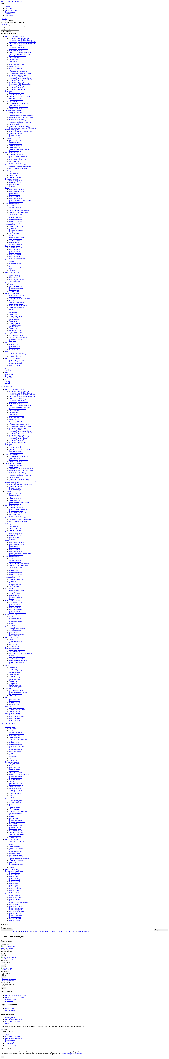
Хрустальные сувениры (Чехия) (19, 126)
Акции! (7, 383)
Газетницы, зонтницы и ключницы (20, 298)
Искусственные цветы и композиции (21, 131)
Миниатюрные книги (16, 154)
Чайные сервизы (14, 172)
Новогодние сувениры (16, 64)
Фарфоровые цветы (15, 790)
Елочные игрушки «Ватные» (18, 49)
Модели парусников (15, 214)
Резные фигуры (14, 66)
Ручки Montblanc (14, 318)
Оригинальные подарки (13, 110)
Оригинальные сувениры (17, 850)
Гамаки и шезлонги (15, 286)
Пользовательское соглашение (15, 997)
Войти (3, 1)
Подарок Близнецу (15, 873)
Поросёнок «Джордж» (8, 959)
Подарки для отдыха (11, 283)
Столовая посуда (14, 786)
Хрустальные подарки (16, 864)
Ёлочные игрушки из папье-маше (20, 52)
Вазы (10, 843)
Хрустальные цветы (15, 133)
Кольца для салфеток (15, 239)
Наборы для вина (14, 249)
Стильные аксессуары (16, 785)
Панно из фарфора (15, 151)
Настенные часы (14, 346)
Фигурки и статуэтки (16, 223)
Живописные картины (16, 734)
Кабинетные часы (15, 209)
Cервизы (8, 170)
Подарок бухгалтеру (15, 897)
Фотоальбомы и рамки (16, 834)
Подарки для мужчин (9, 373)
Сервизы (11, 781)
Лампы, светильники (16, 848)
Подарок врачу (13, 901)
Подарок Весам (14, 874)
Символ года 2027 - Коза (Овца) (19, 38)
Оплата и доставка (11, 10)
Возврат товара (10, 1008)
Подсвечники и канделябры (18, 305)
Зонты (11, 765)
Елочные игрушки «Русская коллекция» (22, 43)
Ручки (7, 311)
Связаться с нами (10, 999)
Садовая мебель (14, 291)
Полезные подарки (15, 829)
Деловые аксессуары (15, 732)
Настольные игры (11, 260)
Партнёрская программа (13, 1021)
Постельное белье (14, 184)
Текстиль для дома (15, 788)
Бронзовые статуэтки (16, 100)
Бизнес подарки (7, 380)
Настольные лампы (15, 218)
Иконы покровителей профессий (20, 200)
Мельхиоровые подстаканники (19, 103)
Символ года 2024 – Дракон (18, 86)
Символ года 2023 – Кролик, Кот (20, 84)
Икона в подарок (14, 735)
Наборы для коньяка (15, 254)
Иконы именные (14, 195)
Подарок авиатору (15, 895)
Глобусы (11, 205)
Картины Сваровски (15, 70)
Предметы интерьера (12, 293)
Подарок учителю (15, 917)
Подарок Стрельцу (15, 890)
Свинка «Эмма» (6, 970)
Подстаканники (14, 242)
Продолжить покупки (161, 930)
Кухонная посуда (10, 235)
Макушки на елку (14, 59)
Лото (10, 265)
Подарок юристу (14, 920)
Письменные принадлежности (19, 774)
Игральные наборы (15, 263)
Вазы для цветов (14, 764)
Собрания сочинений (16, 163)
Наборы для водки (15, 253)
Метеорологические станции (18, 212)
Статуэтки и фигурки (16, 783)
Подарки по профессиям (13, 894)
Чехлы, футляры (14, 233)
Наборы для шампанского (17, 258)
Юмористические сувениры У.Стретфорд (22, 128)
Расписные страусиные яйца (18, 121)
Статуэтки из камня (15, 98)
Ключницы (12, 228)
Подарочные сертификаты (13, 1019)
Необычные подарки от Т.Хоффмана (21, 117)
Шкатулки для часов (15, 356)
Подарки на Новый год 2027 (14, 36)
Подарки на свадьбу (8, 376)
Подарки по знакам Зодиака (14, 871)
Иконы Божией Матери (16, 191)
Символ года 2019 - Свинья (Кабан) (20, 77)
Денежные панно (14, 142)
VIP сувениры (13, 728)
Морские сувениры (15, 216)
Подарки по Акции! (11, 869)
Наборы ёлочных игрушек (17, 56)
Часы (6, 342)
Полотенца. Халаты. (15, 182)
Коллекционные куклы (16, 63)
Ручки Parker (13, 321)
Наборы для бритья (15, 277)
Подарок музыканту (15, 906)
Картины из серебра (15, 145)
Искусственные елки (16, 68)
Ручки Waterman (14, 328)
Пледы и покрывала (15, 181)
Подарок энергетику (15, 918)
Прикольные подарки (16, 830)
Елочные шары (14, 57)
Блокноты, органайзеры (17, 226)
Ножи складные (14, 290)
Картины (8, 138)
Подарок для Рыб (14, 880)
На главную (5, 943)
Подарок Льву (13, 883)
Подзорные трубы (15, 751)
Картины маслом (14, 147)
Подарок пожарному (15, 910)
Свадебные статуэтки (16, 855)
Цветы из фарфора (15, 137)
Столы (11, 309)
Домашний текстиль (11, 179)
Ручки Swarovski (14, 323)
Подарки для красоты (12, 272)
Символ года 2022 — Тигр (17, 82)
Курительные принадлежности (19, 210)
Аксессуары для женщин (17, 274)
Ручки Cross (13, 314)
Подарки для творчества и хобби (16, 165)
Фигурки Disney (14, 124)
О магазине (8, 8)
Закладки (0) (9, 15)
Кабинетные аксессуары (13, 203)
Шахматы (12, 270)
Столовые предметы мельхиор (19, 107)
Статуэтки (8, 91)
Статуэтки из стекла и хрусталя (19, 96)
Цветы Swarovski (14, 135)
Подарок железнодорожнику (18, 903)
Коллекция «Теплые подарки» (19, 72)
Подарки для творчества (17, 822)
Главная (7, 7)
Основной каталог (7, 386)
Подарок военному (15, 899)
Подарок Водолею (15, 876)
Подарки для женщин (9, 369)
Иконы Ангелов (14, 193)
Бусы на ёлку (13, 61)
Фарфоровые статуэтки (16, 93)
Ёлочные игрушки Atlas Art (18, 47)
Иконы (7, 188)
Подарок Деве (13, 878)
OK (2, 1057)
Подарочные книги (11, 152)
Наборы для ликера (15, 256)
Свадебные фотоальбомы (17, 857)
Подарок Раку (13, 887)
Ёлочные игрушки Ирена (17, 45)
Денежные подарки (15, 112)
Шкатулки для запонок (16, 353)
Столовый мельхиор (11, 101)
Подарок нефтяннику (16, 908)
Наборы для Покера (15, 267)
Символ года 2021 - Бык (17, 80)
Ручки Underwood (15, 325)
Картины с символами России (19, 149)
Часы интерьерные (15, 836)
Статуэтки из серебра (16, 94)
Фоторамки (12, 341)
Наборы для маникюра (16, 279)
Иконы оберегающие (16, 202)
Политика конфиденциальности (15, 995)
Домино (11, 261)
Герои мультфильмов (15, 50)
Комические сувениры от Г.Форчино (21, 115)
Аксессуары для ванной (17, 295)
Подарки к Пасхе (14, 365)
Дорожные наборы (15, 276)
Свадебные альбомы (15, 339)
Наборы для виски (15, 251)
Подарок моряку (14, 904)
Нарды (11, 269)
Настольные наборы (15, 219)
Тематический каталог (8, 723)
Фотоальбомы (9, 334)
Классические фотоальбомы (18, 337)
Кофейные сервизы (15, 177)
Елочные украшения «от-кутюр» (19, 54)
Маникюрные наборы (16, 772)
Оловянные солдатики (16, 119)
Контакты (8, 14)
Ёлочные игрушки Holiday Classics (20, 40)
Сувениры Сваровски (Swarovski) (20, 123)
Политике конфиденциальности (71, 1054)
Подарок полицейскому (16, 911)
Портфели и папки (15, 232)
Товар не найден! (83, 931)
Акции (7, 1023)
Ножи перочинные (15, 818)
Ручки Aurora (13, 312)
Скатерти (12, 186)
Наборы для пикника (16, 288)
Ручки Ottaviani (14, 320)
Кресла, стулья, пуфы (16, 304)
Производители (10, 12)
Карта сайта (9, 1001)
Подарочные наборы (15, 749)
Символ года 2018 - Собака (18, 75)
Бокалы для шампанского (17, 841)
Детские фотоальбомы (16, 335)
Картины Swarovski (15, 144)
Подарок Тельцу (14, 892)
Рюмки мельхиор (14, 105)
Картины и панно (14, 737)
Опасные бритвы (14, 281)
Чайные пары (13, 174)
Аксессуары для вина (16, 247)
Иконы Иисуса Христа (16, 189)
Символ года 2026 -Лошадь (18, 89)
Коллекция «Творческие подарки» (20, 73)
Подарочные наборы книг (17, 159)
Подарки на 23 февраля (16, 362)
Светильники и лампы (16, 307)
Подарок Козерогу (15, 881)
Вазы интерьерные (15, 297)
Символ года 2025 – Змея (17, 87)
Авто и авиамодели (15, 801)
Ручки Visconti (13, 327)
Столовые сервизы (15, 175)
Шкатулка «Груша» (7, 948)
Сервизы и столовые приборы (19, 859)
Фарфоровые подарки (16, 860)
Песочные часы (14, 349)
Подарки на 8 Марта (15, 363)
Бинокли (11, 284)
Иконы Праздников (15, 198)
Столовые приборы (15, 108)
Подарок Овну (13, 885)
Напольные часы (14, 344)
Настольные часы (14, 348)
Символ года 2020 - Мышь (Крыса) (20, 79)
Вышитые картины (15, 140)
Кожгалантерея (10, 225)
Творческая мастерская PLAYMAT (20, 166)
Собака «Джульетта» (8, 980)
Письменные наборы (16, 221)
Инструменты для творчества (18, 168)
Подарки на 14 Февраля (16, 360)
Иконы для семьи (14, 196)
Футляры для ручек (15, 332)
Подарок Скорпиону (15, 888)
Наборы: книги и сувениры (18, 156)
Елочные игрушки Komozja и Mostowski (22, 42)
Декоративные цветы (12, 130)
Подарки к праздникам (12, 358)
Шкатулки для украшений (17, 355)
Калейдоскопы (13, 114)
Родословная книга (15, 161)
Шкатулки (8, 351)
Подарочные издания (16, 158)
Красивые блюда (14, 240)
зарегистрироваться (15, 1)
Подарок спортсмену (16, 913)
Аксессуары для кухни (16, 237)
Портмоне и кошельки (16, 230)
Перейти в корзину (7, 930)
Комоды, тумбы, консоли (17, 302)
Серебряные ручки (15, 330)
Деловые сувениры (15, 207)
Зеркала (11, 300)
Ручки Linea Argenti (15, 316)
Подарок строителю (15, 915)
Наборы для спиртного (12, 246)
